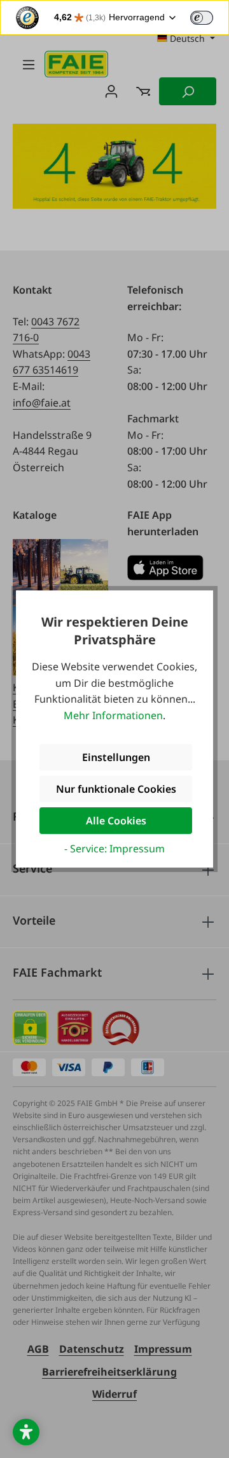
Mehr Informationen (113, 715)
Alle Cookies (116, 821)
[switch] (201, 18)
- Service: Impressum (114, 849)
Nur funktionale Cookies (116, 789)
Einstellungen (116, 757)
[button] (26, 1432)
